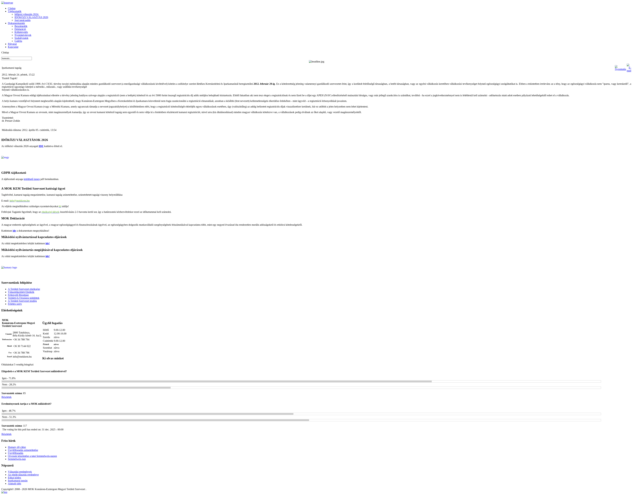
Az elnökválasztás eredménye (23, 474)
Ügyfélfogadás (15, 453)
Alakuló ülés (14, 483)
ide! (47, 243)
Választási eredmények (20, 471)
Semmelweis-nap (17, 459)
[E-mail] (629, 70)
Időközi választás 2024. (27, 14)
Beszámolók (21, 26)
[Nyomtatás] (620, 69)
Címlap (11, 8)
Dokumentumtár (16, 23)
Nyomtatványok (23, 35)
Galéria (18, 41)
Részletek (6, 397)
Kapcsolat (13, 46)
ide (14, 230)
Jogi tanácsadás (22, 20)
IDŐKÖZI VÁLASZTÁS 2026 (31, 17)
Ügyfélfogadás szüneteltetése (23, 450)
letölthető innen (32, 179)
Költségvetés (21, 32)
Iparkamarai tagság (18, 480)
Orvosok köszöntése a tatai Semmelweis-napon (32, 456)
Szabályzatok (21, 38)
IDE (41, 146)
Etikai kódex (14, 477)
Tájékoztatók (14, 11)
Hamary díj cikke (17, 447)
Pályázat (12, 44)
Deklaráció (20, 29)
